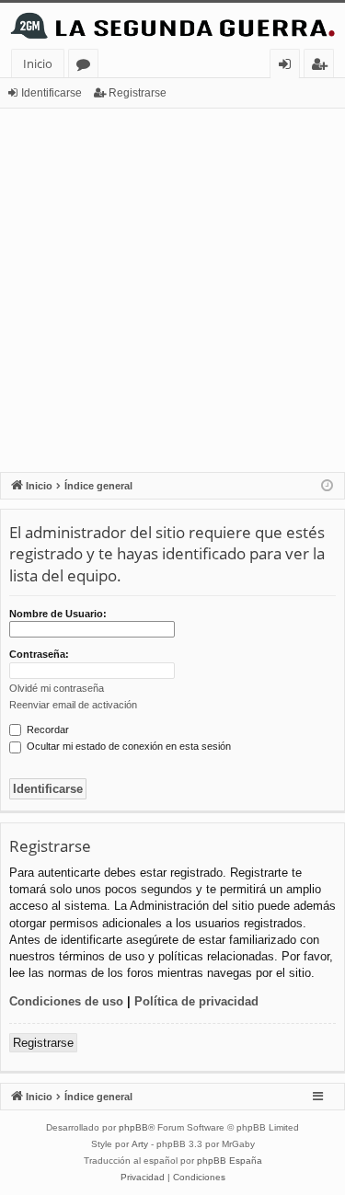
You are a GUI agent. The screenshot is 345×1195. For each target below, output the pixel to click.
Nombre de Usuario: (58, 613)
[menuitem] (143, 1177)
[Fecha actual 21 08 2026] (327, 486)
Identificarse (51, 92)
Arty (140, 1144)
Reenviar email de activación (73, 704)
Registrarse (138, 92)
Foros (87, 66)
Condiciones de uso (66, 1001)
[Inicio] (172, 26)
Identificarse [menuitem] (288, 66)
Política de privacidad (196, 1001)
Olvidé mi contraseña (56, 688)
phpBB (133, 1127)
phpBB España (229, 1160)
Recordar (46, 729)
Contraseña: (39, 654)
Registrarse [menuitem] (323, 66)
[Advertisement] (172, 290)
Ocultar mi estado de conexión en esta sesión (127, 746)
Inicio (37, 63)
